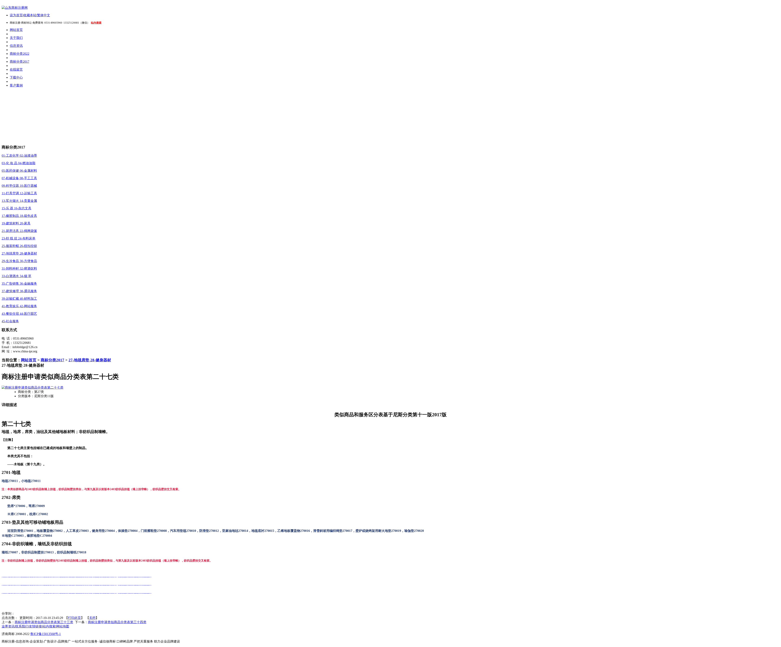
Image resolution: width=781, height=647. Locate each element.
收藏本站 (29, 15)
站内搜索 (49, 626)
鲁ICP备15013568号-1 (45, 634)
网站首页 (28, 360)
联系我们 (21, 626)
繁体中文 (43, 15)
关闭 (92, 618)
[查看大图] (32, 387)
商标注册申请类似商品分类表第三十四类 (117, 622)
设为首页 (16, 15)
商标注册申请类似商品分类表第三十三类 (44, 622)
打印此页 (74, 618)
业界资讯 (8, 626)
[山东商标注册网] (15, 7)
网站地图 (62, 626)
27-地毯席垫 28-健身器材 (90, 360)
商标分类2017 (52, 360)
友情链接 (35, 626)
